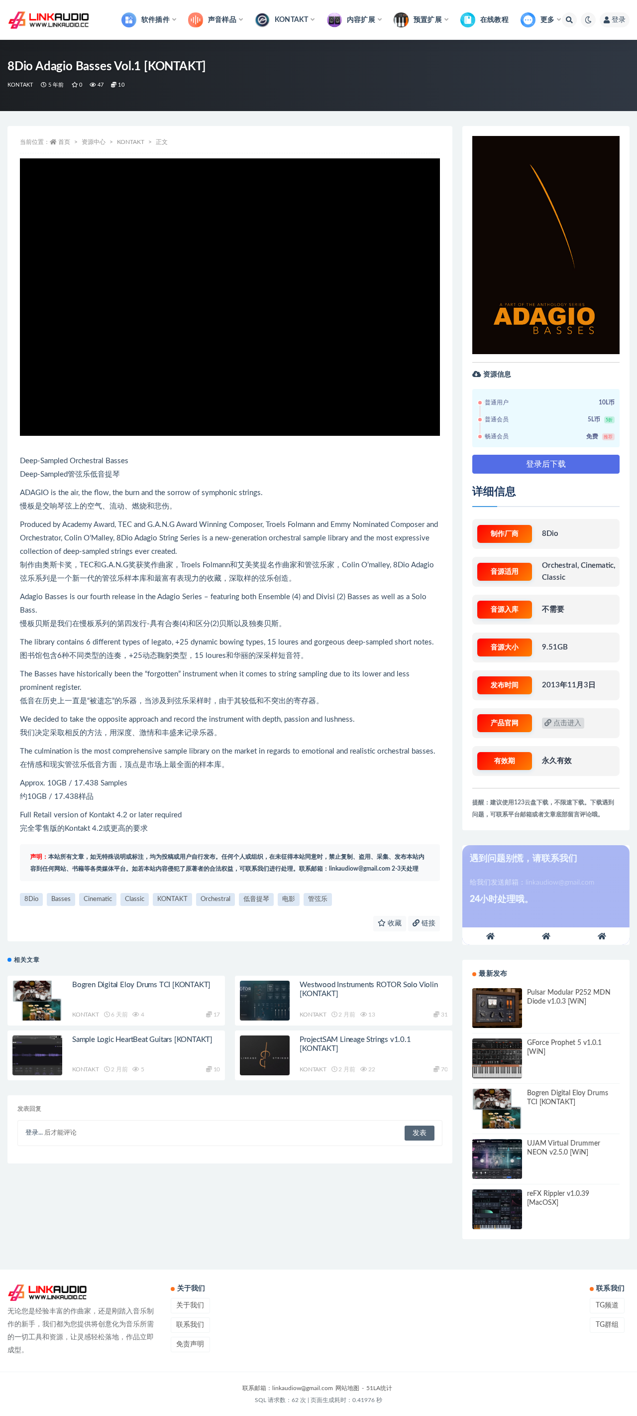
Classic (134, 899)
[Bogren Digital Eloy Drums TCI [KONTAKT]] (37, 1001)
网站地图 (347, 1388)
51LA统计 (379, 1388)
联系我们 (190, 1324)
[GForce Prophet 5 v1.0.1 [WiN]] (497, 1058)
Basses (61, 899)
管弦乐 (317, 899)
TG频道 (607, 1305)
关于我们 (190, 1305)
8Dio (31, 899)
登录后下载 (546, 464)
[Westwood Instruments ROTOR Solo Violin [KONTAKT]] (265, 1001)
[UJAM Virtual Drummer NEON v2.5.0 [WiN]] (497, 1159)
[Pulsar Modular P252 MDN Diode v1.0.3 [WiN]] (497, 1008)
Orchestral (215, 899)
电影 (288, 899)
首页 (64, 142)
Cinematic (98, 899)
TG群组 (607, 1324)
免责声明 (190, 1344)
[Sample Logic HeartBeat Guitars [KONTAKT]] (37, 1055)
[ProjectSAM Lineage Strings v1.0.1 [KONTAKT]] (265, 1055)
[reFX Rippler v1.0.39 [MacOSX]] (497, 1209)
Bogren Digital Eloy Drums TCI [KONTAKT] (141, 985)
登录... (34, 1133)
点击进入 (566, 723)
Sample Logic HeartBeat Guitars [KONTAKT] (142, 1039)
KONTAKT (20, 85)
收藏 (394, 923)
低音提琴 (256, 899)
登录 (619, 19)
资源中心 (94, 142)
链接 (427, 923)
